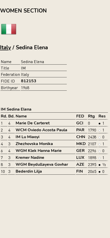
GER (80, 150)
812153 (28, 81)
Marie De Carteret (33, 123)
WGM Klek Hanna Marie (39, 150)
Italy (5, 47)
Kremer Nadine (30, 157)
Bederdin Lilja (29, 171)
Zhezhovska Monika (34, 144)
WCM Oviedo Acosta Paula (41, 130)
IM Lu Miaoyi (27, 137)
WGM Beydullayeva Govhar (42, 164)
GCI (79, 123)
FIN (79, 171)
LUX (80, 157)
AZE (80, 164)
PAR (80, 130)
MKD (81, 144)
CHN (80, 137)
